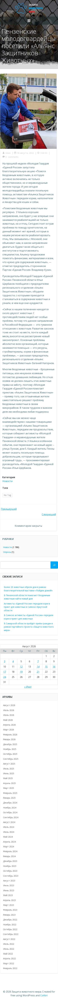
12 (21, 666)
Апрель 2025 (9, 783)
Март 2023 (8, 905)
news (8, 153)
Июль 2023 (8, 885)
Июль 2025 (8, 768)
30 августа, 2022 (25, 153)
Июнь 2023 (8, 890)
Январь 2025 (9, 797)
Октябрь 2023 (10, 870)
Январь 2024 (9, 856)
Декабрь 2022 (10, 919)
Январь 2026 (9, 739)
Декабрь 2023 (10, 861)
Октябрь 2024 (10, 812)
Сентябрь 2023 (10, 875)
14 (38, 666)
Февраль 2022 (10, 968)
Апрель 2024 (9, 841)
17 (4, 671)
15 (46, 666)
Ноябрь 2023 (9, 866)
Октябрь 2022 (10, 929)
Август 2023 (9, 880)
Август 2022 (9, 939)
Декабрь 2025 (10, 744)
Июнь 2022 (8, 948)
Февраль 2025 (10, 793)
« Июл (27, 686)
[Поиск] (54, 565)
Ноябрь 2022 (9, 924)
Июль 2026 (8, 710)
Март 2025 (8, 788)
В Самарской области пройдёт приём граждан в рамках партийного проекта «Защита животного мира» (29, 627)
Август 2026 (9, 705)
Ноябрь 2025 (9, 749)
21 (38, 671)
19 (21, 671)
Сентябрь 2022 (10, 934)
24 (4, 677)
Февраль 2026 (10, 734)
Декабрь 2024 (10, 802)
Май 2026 (8, 720)
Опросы (7, 552)
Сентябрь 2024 (10, 817)
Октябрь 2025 (10, 753)
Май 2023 (8, 895)
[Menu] (29, 20)
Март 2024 (8, 846)
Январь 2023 (9, 914)
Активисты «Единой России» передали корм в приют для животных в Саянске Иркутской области (27, 607)
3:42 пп (43, 153)
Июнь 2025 (8, 773)
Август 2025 (9, 763)
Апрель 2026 (9, 724)
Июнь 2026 (8, 715)
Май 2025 (8, 778)
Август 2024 (9, 822)
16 (54, 666)
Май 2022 (8, 953)
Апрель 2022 (9, 958)
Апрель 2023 (9, 900)
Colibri (44, 995)
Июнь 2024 (8, 831)
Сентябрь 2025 (10, 758)
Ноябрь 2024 (9, 807)
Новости (7, 481)
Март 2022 (8, 963)
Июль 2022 (8, 943)
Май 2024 (8, 836)
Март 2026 (8, 729)
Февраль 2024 (10, 851)
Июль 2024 (8, 827)
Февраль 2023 (10, 909)
